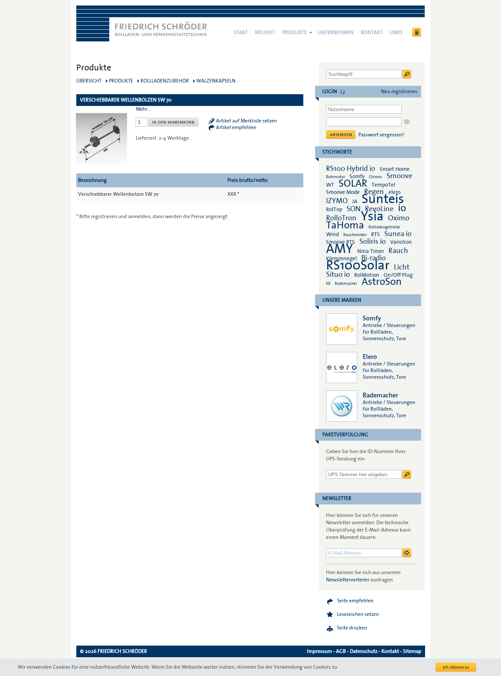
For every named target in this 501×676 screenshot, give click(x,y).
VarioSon (401, 242)
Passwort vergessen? (381, 135)
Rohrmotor (335, 176)
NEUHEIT (265, 33)
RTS (375, 234)
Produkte (294, 33)
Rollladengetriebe (384, 227)
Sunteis (383, 199)
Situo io (338, 275)
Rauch (398, 251)
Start (241, 33)
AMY (339, 249)
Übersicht (89, 81)
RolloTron (341, 218)
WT (330, 184)
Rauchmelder (355, 234)
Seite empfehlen (355, 601)
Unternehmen (336, 33)
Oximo (398, 218)
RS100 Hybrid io (350, 169)
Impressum (319, 651)
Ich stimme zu (456, 667)
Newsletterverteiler (347, 580)
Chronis (375, 176)
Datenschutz (363, 651)
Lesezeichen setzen (358, 614)
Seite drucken (352, 628)
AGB (341, 651)
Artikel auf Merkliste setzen (246, 121)
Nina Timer (370, 251)
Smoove (399, 176)
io (402, 208)
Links (396, 33)
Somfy (357, 176)
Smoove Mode (343, 192)
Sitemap (412, 651)
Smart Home (395, 169)
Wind (332, 234)
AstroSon (382, 282)
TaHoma (345, 225)
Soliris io (372, 242)
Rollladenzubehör (164, 81)
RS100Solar (358, 265)
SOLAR (353, 183)
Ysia (372, 216)
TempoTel (383, 184)
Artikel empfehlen (236, 128)
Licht (401, 267)
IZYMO (337, 201)
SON (354, 209)
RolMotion (366, 275)
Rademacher (346, 283)
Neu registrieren (399, 92)
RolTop (334, 209)
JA (355, 201)
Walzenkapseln (215, 81)
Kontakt (372, 33)
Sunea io (398, 234)
